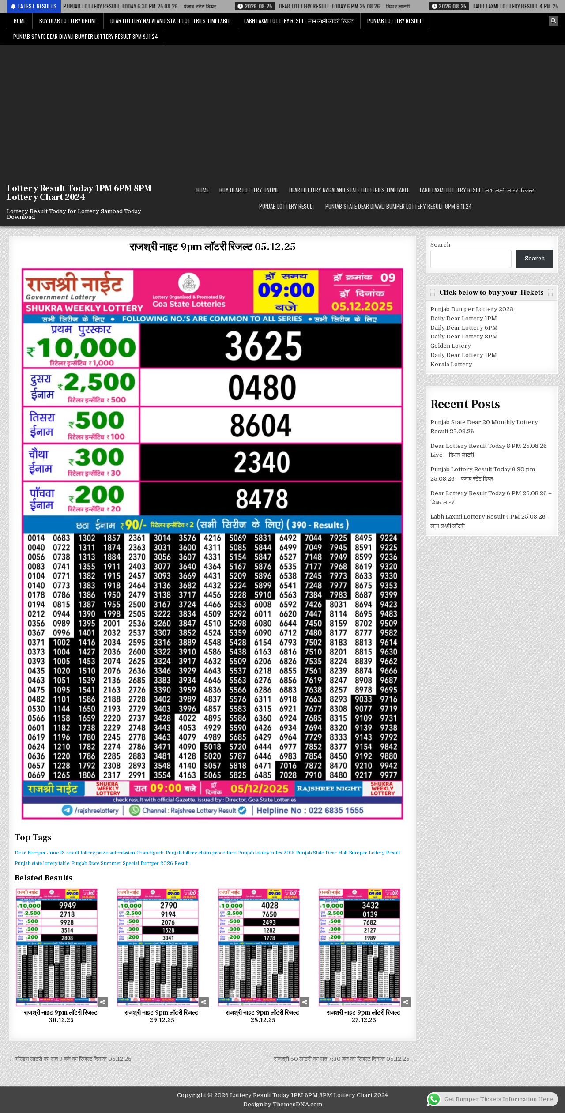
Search (440, 244)
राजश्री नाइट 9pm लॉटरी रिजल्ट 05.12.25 (213, 247)
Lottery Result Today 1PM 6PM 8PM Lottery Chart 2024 (79, 193)
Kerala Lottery (451, 364)
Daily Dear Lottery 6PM (464, 327)
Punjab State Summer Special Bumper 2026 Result (129, 863)
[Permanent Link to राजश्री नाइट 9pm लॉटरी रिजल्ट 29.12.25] (162, 947)
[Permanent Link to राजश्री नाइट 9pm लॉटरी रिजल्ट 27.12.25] (364, 947)
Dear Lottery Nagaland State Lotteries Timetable (170, 20)
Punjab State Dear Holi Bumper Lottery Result (348, 853)
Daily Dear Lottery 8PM (464, 336)
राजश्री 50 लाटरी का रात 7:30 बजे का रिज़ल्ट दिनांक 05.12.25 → (345, 1059)
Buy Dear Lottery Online (68, 20)
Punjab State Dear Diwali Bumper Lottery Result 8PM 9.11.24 (85, 36)
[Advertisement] (282, 111)
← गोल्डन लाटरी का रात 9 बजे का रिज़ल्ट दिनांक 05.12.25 (70, 1059)
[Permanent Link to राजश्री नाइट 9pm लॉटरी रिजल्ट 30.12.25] (61, 947)
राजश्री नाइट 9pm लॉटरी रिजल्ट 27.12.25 (364, 1016)
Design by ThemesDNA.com (282, 1104)
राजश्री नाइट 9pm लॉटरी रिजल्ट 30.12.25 (61, 1016)
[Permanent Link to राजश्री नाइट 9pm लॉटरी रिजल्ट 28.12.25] (263, 947)
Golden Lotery (450, 345)
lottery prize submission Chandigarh (122, 853)
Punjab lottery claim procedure (201, 853)
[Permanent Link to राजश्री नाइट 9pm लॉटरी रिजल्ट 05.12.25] (213, 543)
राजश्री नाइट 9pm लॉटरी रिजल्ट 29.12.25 (162, 1016)
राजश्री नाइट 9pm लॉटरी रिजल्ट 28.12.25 (263, 1016)
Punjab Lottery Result (394, 20)
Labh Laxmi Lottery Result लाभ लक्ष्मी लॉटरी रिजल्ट (299, 20)
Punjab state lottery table (42, 863)
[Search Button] (553, 21)
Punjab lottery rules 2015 (266, 853)
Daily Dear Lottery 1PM (463, 318)
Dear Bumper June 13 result (47, 853)
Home (20, 20)
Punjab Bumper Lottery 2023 (471, 309)
